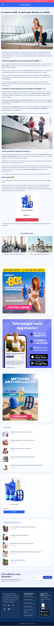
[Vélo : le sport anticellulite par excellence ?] (40, 244)
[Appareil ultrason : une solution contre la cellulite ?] (5, 546)
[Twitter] (8, 605)
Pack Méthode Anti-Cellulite (31, 188)
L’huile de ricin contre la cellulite (17, 560)
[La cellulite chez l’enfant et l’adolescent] (5, 537)
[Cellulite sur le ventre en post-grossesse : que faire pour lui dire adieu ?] (5, 467)
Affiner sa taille (27, 606)
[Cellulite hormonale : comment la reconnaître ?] (5, 451)
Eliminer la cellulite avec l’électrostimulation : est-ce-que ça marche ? (25, 551)
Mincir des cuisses (28, 599)
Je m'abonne (47, 577)
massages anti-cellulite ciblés (8, 188)
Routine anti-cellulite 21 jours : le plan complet (20, 431)
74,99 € (25, 215)
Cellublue (24, 623)
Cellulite (6, 9)
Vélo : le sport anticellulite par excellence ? (40, 254)
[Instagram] (13, 605)
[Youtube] (9, 609)
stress (36, 187)
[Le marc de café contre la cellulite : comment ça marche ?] (5, 529)
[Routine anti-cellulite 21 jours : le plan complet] (5, 434)
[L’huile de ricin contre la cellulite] (5, 562)
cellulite (16, 52)
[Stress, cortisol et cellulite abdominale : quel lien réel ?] (5, 459)
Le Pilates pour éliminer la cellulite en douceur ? (14, 254)
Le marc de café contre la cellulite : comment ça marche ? (23, 526)
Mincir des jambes (28, 615)
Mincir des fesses (28, 603)
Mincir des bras (27, 596)
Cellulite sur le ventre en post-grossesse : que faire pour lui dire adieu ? (26, 465)
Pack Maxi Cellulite (27, 210)
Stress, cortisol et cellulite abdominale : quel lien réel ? (22, 456)
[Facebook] (4, 605)
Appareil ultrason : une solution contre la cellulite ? (22, 543)
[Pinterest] (4, 609)
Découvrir (27, 219)
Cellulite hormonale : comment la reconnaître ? (20, 448)
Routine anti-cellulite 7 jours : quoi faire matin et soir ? (22, 440)
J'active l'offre (45, 1)
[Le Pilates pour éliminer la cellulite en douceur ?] (14, 244)
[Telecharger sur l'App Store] (45, 611)
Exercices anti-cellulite (22, 9)
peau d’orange (6, 63)
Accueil (2, 9)
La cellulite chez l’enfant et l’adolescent (19, 535)
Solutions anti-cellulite (13, 9)
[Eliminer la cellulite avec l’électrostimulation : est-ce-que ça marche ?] (5, 554)
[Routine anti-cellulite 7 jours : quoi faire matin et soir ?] (5, 442)
